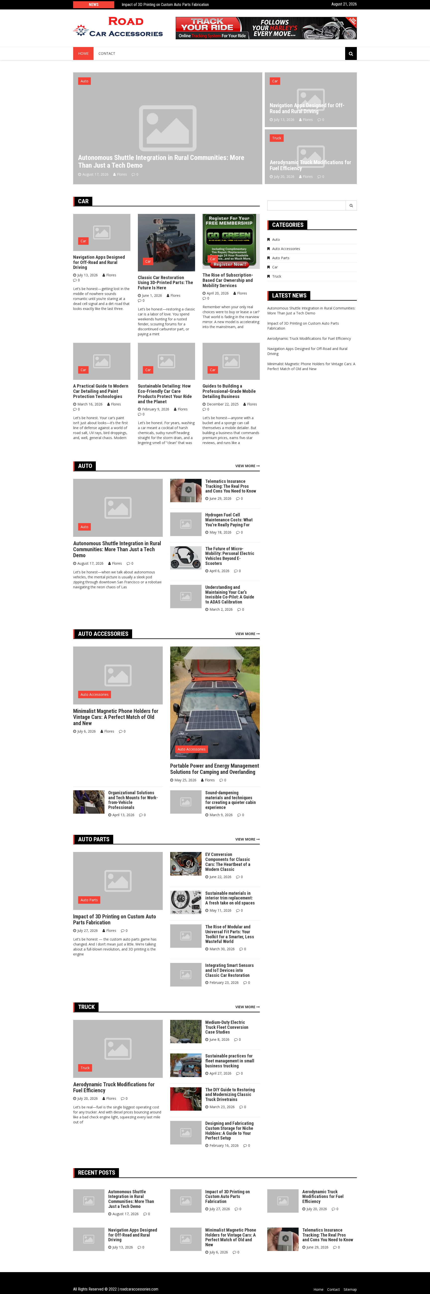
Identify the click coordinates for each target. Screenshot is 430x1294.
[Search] (351, 205)
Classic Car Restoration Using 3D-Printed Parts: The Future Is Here (165, 283)
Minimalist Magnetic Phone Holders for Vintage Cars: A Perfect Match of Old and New (115, 717)
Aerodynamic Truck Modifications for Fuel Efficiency (310, 165)
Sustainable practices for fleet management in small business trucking (229, 1060)
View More (245, 465)
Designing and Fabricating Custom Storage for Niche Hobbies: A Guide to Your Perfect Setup (229, 1131)
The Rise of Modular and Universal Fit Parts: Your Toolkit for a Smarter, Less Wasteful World (229, 934)
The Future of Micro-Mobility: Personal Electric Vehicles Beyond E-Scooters (229, 556)
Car (275, 81)
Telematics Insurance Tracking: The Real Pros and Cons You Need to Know (230, 486)
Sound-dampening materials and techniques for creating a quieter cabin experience (230, 800)
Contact (107, 53)
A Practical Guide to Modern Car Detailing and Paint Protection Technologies (100, 391)
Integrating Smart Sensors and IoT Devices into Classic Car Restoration (229, 970)
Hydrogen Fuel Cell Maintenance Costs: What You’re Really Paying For (229, 519)
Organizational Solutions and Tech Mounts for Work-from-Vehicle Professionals (133, 800)
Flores (122, 174)
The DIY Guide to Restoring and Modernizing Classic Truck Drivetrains (230, 1094)
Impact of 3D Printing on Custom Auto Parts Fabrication (165, 4)
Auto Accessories (94, 694)
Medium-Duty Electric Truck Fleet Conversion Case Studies (226, 1027)
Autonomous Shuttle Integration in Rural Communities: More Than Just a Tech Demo (161, 161)
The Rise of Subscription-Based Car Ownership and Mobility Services (228, 280)
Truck (276, 138)
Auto (84, 81)
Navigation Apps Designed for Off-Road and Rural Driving (307, 108)
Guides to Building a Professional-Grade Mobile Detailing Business (229, 391)
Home (83, 53)
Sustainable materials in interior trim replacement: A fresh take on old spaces (230, 898)
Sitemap (350, 1289)
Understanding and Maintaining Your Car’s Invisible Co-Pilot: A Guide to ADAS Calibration (229, 594)
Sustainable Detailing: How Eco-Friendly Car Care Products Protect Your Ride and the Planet (165, 393)
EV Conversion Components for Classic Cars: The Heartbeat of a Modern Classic (227, 862)
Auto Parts (89, 899)
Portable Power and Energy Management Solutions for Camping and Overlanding (214, 769)
